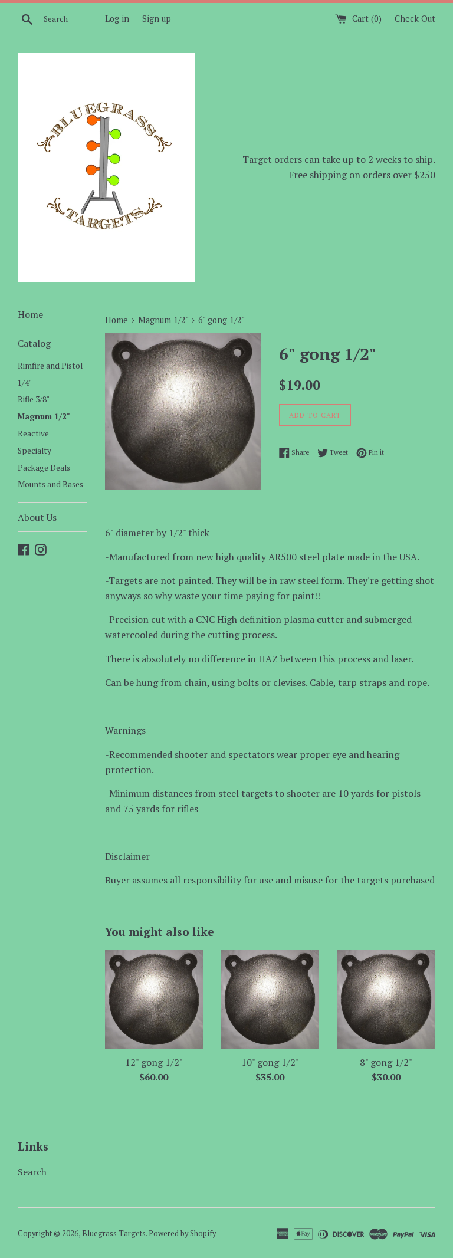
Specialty (34, 450)
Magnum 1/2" (44, 416)
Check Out (415, 18)
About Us (37, 517)
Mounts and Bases (50, 484)
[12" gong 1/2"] (154, 999)
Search (32, 1171)
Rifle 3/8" (34, 399)
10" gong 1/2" (270, 1062)
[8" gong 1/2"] (386, 999)
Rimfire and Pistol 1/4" (50, 374)
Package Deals (44, 467)
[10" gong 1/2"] (270, 999)
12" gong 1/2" (154, 1062)
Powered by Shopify (182, 1234)
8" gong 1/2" (386, 1062)
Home (30, 314)
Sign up (156, 18)
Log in (117, 18)
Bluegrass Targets (114, 1234)
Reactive (33, 433)
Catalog (52, 343)
